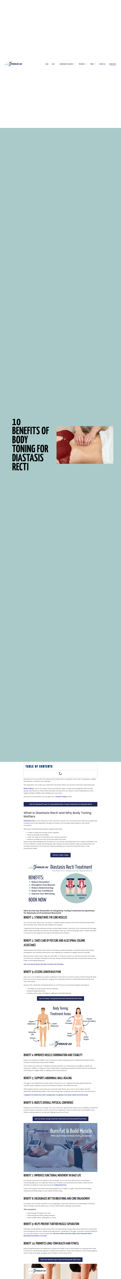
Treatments (82, 64)
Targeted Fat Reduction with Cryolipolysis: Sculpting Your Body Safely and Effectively (56, 1095)
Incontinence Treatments (66, 64)
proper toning (61, 797)
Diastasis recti (29, 821)
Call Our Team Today (60, 855)
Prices (92, 64)
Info (53, 64)
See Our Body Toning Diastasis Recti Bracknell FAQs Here (60, 998)
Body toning (28, 788)
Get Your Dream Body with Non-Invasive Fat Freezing (43, 964)
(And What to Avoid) (39, 1236)
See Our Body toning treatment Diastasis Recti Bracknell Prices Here (60, 1119)
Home (46, 64)
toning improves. (60, 1185)
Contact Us (102, 64)
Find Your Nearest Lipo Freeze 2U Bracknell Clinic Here (61, 1260)
